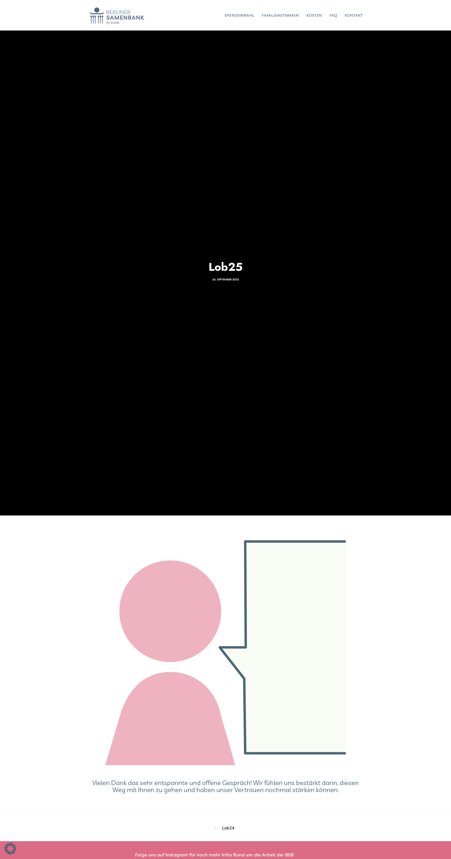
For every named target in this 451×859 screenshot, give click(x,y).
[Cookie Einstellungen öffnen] (10, 852)
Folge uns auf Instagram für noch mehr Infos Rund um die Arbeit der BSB (214, 855)
